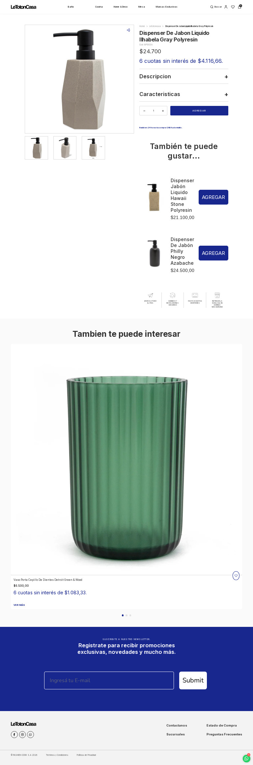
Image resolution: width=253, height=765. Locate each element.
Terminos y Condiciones (57, 755)
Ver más (19, 605)
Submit (193, 680)
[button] (123, 615)
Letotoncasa (155, 26)
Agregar (199, 110)
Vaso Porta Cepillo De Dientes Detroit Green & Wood (48, 579)
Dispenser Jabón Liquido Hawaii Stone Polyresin (182, 195)
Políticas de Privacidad (86, 755)
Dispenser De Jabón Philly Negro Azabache (182, 251)
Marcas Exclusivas (167, 6)
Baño (71, 6)
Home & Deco (120, 6)
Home (142, 26)
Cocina (99, 6)
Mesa (141, 6)
